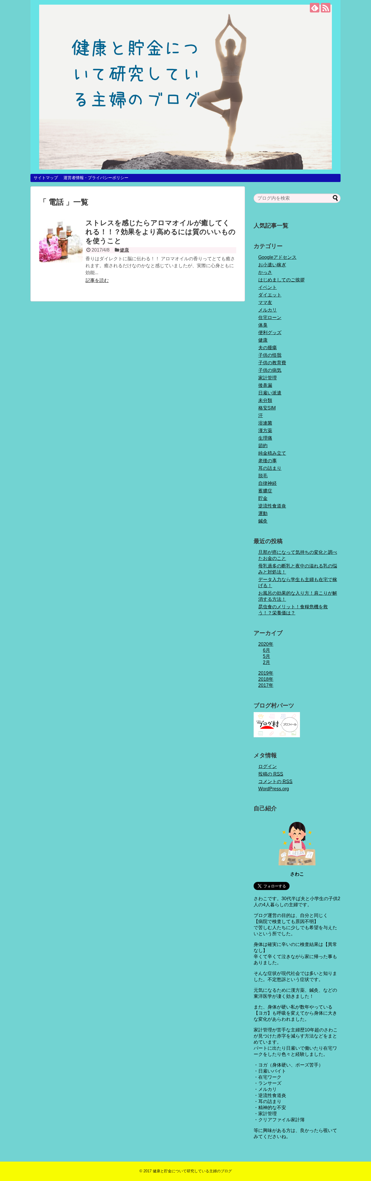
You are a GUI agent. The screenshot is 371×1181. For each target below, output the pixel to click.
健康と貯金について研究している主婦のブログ (192, 1171)
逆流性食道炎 (272, 505)
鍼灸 (263, 520)
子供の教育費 (272, 362)
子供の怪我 (269, 355)
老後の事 (267, 460)
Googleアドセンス (277, 257)
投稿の (270, 773)
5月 (266, 656)
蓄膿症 (265, 490)
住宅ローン (269, 317)
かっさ (265, 272)
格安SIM (267, 407)
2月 (266, 662)
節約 (263, 445)
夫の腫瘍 (267, 347)
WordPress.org (273, 788)
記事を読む (97, 280)
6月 (266, 650)
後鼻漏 (265, 385)
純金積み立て (272, 453)
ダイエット (269, 294)
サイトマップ (46, 177)
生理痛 (265, 438)
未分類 (265, 400)
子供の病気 (269, 370)
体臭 (263, 325)
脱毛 (263, 475)
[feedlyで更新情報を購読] (314, 7)
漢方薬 (265, 430)
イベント (267, 287)
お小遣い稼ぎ (272, 264)
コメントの (275, 781)
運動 (263, 513)
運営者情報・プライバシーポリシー (95, 177)
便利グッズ (269, 332)
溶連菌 (265, 423)
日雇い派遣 (269, 392)
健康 (124, 250)
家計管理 (267, 377)
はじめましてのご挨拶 (281, 279)
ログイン (267, 766)
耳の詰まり (269, 468)
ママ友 (265, 302)
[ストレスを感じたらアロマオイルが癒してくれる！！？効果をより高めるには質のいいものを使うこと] (61, 241)
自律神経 (267, 483)
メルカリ (267, 309)
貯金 (263, 498)
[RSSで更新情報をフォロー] (325, 7)
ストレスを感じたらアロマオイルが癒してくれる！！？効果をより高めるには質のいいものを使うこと (161, 232)
